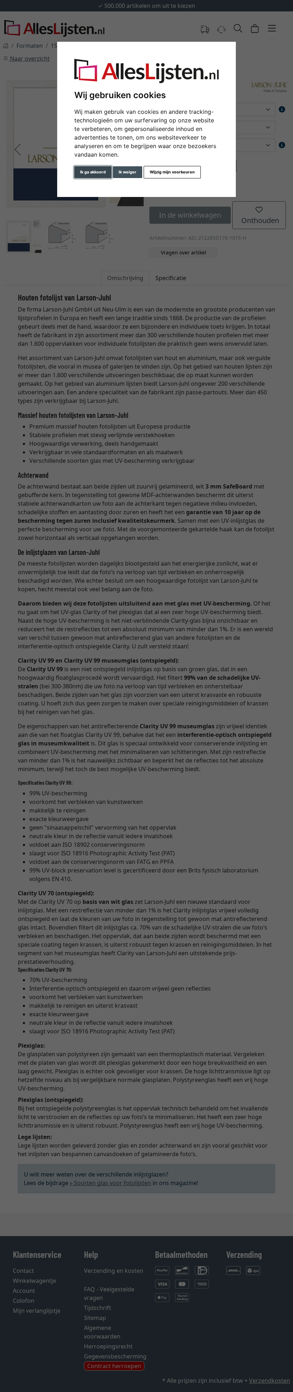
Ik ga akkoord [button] (93, 171)
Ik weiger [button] (127, 171)
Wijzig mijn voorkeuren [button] (172, 171)
